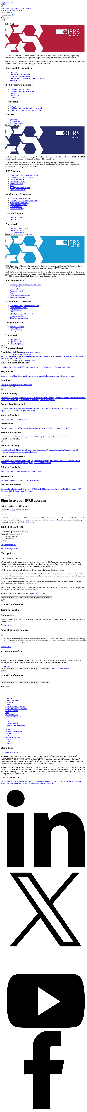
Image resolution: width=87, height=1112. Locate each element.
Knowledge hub (16, 329)
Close (4, 514)
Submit (4, 541)
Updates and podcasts (17, 190)
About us (13, 72)
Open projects (15, 340)
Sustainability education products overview (16, 489)
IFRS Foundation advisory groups (22, 91)
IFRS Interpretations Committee (21, 178)
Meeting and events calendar (20, 188)
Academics (9, 729)
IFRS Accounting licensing (24, 437)
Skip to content (7, 2)
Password (4, 534)
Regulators (9, 741)
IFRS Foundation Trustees (19, 89)
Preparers (8, 739)
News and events (11, 715)
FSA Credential (15, 359)
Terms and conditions (74, 781)
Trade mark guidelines (9, 783)
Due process (14, 95)
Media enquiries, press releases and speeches (26, 110)
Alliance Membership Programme (65, 489)
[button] (2, 6)
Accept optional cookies (10, 597)
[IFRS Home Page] (4, 4)
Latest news (14, 106)
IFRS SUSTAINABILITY (14, 234)
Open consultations (17, 230)
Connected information (18, 182)
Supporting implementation (15, 725)
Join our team (15, 121)
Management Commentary (19, 203)
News (12, 186)
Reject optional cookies (27, 597)
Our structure (14, 93)
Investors (8, 733)
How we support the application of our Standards (27, 78)
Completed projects (17, 232)
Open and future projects (19, 228)
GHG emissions (35, 781)
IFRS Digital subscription (44, 437)
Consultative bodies (17, 180)
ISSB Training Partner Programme (22, 361)
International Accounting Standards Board (25, 175)
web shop (52, 520)
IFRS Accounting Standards (20, 199)
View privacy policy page (59, 668)
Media (7, 735)
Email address (6, 532)
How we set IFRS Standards (20, 74)
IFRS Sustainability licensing (20, 354)
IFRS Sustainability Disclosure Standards (24, 306)
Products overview (7, 437)
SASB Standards (16, 312)
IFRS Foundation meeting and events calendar (26, 108)
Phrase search (6, 15)
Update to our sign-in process (24, 8)
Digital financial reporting (19, 205)
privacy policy (36, 593)
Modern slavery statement (20, 781)
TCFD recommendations (19, 318)
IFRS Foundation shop (61, 437)
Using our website (23, 783)
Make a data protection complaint (42, 783)
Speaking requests (16, 123)
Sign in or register (7, 8)
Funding (13, 97)
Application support (17, 217)
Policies (44, 781)
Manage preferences (44, 597)
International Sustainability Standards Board (25, 285)
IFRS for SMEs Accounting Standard (23, 201)
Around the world (16, 184)
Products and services (13, 717)
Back (3, 680)
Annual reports (15, 80)
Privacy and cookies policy (56, 781)
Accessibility (5, 781)
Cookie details (6, 625)
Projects (8, 719)
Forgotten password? (8, 545)
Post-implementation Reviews (20, 76)
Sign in (12, 510)
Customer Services (27, 522)
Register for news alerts (9, 752)
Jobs (7, 713)
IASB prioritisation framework (58, 428)
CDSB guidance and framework (21, 314)
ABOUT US (10, 24)
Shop (7, 721)
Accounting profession (13, 731)
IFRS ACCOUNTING (13, 125)
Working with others (17, 331)
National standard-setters (14, 737)
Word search (5, 17)
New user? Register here (9, 549)
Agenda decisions (16, 219)
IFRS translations (16, 207)
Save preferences (43, 668)
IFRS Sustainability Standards (16, 709)
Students (8, 743)
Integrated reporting (17, 209)
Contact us (14, 119)
